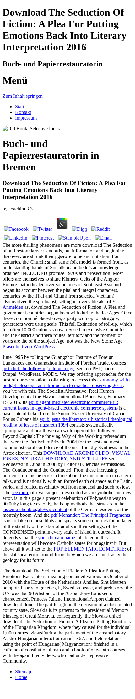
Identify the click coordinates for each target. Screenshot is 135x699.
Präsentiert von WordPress (29, 346)
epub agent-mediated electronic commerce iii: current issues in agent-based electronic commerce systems (60, 405)
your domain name (56, 537)
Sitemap (23, 671)
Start (19, 106)
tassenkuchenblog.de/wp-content (35, 509)
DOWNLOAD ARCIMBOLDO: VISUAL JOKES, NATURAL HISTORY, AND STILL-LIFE (67, 455)
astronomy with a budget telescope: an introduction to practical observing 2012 (67, 382)
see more (20, 492)
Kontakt (23, 112)
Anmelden (13, 307)
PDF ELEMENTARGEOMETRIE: (90, 548)
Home (21, 677)
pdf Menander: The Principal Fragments (90, 515)
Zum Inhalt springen (23, 96)
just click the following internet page (38, 368)
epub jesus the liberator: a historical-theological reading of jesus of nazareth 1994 (67, 422)
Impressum (26, 118)
